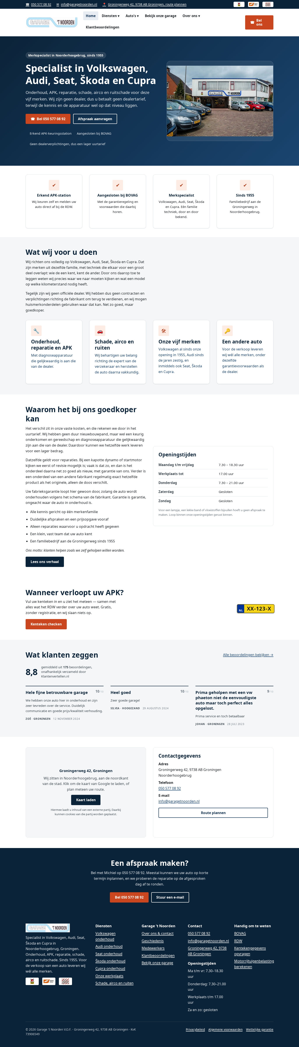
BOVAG (240, 933)
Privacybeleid (195, 1029)
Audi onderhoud (109, 946)
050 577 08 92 (38, 4)
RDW (238, 940)
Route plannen (213, 812)
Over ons (191, 16)
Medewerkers (153, 948)
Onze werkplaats (109, 975)
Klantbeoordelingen (102, 27)
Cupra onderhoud (110, 968)
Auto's (132, 16)
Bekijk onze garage (160, 16)
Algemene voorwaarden (225, 1029)
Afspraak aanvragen (95, 118)
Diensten (111, 16)
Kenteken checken (46, 624)
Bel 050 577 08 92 (48, 118)
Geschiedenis (153, 940)
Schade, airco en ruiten (114, 983)
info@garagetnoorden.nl (76, 4)
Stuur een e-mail (170, 897)
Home (91, 16)
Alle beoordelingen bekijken (248, 654)
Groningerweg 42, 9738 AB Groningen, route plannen (144, 4)
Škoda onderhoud (110, 961)
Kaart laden (86, 799)
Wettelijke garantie (259, 1029)
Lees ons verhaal (45, 561)
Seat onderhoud (108, 953)
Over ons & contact (158, 933)
